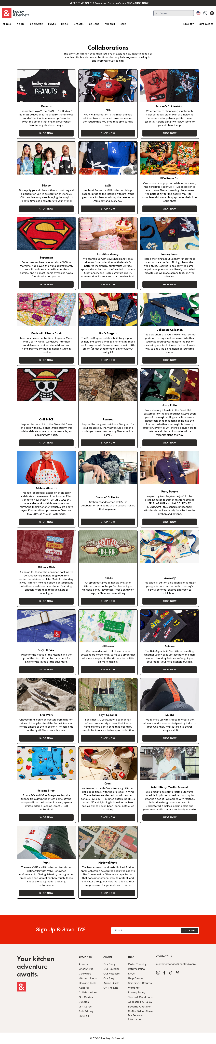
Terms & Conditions (140, 997)
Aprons (83, 964)
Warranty (134, 987)
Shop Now (46, 133)
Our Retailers (111, 973)
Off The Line (110, 987)
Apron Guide (111, 983)
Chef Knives (86, 969)
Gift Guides (86, 997)
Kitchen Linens (88, 978)
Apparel (84, 987)
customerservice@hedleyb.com (176, 964)
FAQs (131, 973)
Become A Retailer (139, 1006)
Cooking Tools (87, 983)
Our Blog (108, 978)
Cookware (85, 973)
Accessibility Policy (140, 1002)
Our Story (109, 964)
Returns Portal (136, 969)
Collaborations (88, 992)
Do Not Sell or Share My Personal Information (140, 1015)
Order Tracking (137, 964)
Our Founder (111, 969)
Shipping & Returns (140, 983)
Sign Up (189, 930)
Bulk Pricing (86, 1011)
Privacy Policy (136, 992)
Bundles (84, 1002)
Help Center (135, 978)
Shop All (84, 1016)
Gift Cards (85, 1006)
